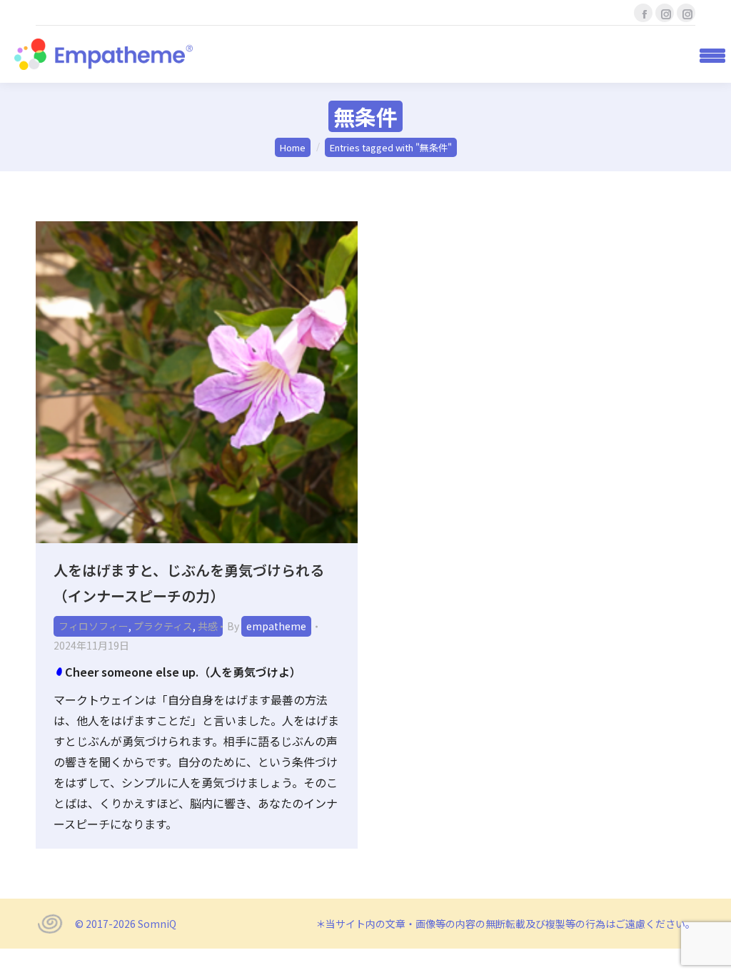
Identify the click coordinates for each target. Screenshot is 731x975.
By (266, 626)
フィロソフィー (93, 626)
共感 (208, 626)
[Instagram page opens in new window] (664, 13)
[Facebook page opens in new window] (643, 13)
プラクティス (163, 626)
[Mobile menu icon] (707, 54)
